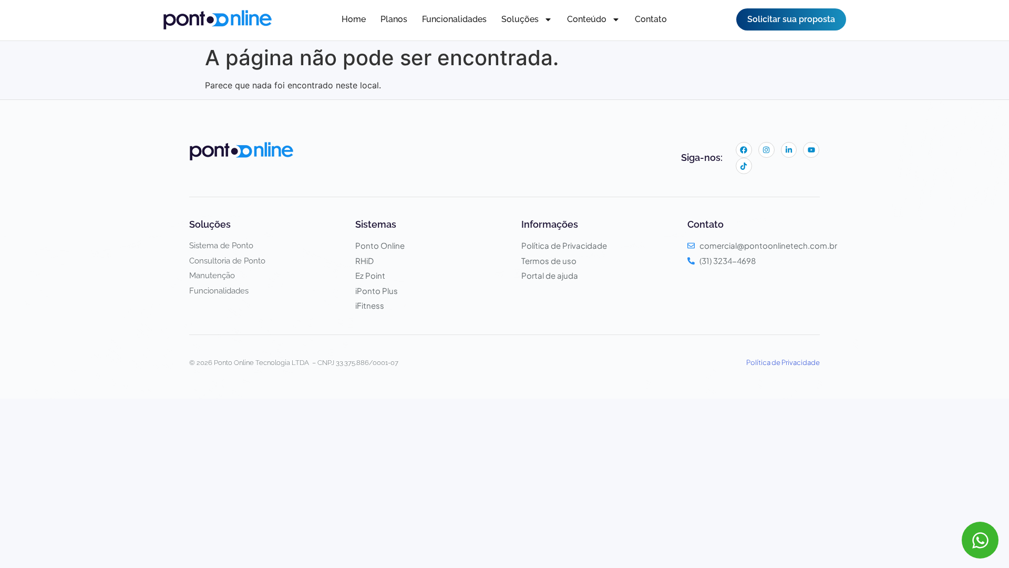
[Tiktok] (744, 166)
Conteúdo (586, 19)
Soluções (520, 19)
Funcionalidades (454, 19)
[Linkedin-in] (789, 150)
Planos (393, 19)
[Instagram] (766, 150)
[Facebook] (744, 150)
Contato (651, 19)
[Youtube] (811, 150)
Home (354, 19)
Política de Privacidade (783, 362)
